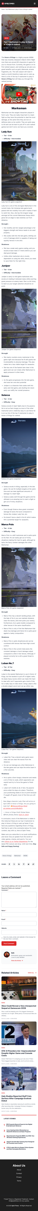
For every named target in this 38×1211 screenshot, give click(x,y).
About (19, 1170)
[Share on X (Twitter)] (14, 864)
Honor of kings (7, 855)
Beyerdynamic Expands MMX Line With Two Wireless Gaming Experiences (20, 1136)
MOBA (25, 855)
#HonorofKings (17, 806)
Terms (19, 1181)
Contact (19, 1173)
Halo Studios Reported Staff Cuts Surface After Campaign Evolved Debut (16, 1098)
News (3, 1002)
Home (3, 9)
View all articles (16, 960)
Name (3, 910)
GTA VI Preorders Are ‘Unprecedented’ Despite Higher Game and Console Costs (18, 1053)
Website (4, 928)
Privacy (19, 1177)
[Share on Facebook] (9, 864)
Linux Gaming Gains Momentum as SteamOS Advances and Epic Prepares (19, 1130)
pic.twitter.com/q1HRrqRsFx (13, 808)
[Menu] (35, 4)
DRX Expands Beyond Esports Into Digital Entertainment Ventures (19, 1125)
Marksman (17, 855)
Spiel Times (15, 1205)
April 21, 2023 (24, 815)
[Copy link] (33, 864)
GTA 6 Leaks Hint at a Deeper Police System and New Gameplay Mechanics (20, 1148)
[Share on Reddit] (28, 864)
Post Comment (9, 943)
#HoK (25, 806)
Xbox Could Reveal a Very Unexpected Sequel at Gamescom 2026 (18, 1007)
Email (3, 919)
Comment (5, 890)
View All (31, 973)
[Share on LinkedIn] (19, 864)
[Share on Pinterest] (24, 864)
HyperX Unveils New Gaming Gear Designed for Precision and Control (20, 1142)
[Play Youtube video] (19, 94)
